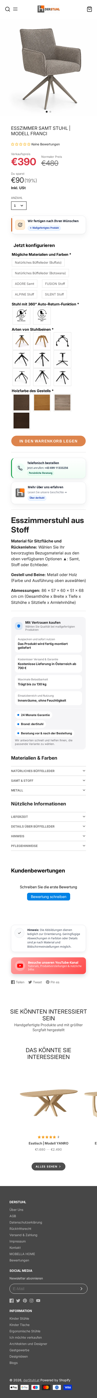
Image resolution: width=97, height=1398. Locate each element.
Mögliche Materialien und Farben (41, 254)
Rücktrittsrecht (20, 1229)
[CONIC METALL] (42, 359)
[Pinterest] (25, 1300)
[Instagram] (31, 1300)
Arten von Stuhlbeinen (33, 329)
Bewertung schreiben (48, 896)
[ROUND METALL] (22, 377)
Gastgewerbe (19, 1350)
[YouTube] (38, 1300)
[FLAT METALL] (63, 359)
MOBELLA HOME (22, 1254)
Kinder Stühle (19, 1318)
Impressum (17, 1241)
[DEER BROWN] (22, 420)
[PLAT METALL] (63, 377)
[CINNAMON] (63, 402)
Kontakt (15, 1247)
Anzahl (17, 198)
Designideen (18, 1356)
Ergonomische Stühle (24, 1331)
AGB (12, 1216)
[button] (47, 112)
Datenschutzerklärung (25, 1222)
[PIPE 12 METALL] (22, 359)
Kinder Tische (19, 1325)
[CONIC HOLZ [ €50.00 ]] (22, 341)
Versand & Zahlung (23, 1235)
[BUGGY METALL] (63, 341)
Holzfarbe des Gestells (33, 390)
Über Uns (16, 1210)
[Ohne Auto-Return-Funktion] (22, 316)
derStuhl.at (31, 1380)
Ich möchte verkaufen (25, 1337)
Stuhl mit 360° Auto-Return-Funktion (45, 304)
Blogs (13, 1363)
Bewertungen (19, 1260)
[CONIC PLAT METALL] (42, 377)
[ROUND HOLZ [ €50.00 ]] (42, 341)
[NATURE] (42, 402)
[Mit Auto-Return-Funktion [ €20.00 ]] (42, 316)
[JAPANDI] (22, 402)
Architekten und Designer (28, 1344)
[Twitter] (18, 1300)
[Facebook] (11, 1300)
